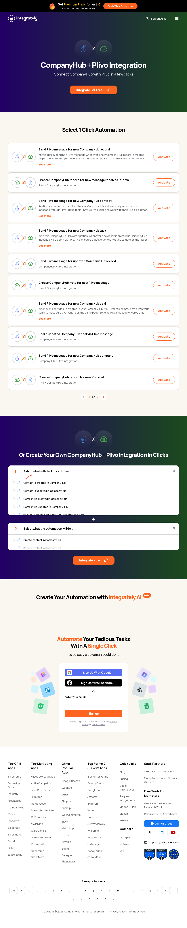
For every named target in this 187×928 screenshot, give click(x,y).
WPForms (93, 830)
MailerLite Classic (41, 837)
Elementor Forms (97, 776)
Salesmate (14, 834)
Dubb (11, 848)
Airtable (66, 842)
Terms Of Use (136, 911)
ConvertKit (37, 844)
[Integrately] (22, 18)
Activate (164, 157)
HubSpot (36, 797)
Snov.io (12, 841)
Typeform (93, 803)
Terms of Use (98, 724)
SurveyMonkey (96, 824)
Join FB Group (163, 823)
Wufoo (91, 810)
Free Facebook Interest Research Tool (158, 805)
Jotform (92, 797)
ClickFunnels (38, 830)
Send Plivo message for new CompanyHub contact (75, 201)
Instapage (93, 844)
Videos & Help (128, 807)
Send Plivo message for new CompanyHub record (74, 149)
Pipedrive (13, 821)
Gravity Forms (95, 783)
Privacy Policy (117, 911)
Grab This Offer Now (120, 6)
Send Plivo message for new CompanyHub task (72, 231)
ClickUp (66, 808)
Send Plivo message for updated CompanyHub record (77, 261)
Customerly (15, 855)
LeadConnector (40, 790)
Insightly (13, 794)
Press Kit (125, 820)
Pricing (124, 779)
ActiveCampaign (41, 783)
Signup (124, 813)
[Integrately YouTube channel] (173, 832)
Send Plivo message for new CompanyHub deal (72, 303)
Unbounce (93, 817)
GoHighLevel (38, 803)
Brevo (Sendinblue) (42, 810)
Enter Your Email (75, 697)
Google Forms (95, 790)
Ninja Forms (94, 837)
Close (11, 814)
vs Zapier (125, 837)
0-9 (13, 890)
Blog (122, 772)
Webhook (67, 787)
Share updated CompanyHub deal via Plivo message (76, 334)
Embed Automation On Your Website (160, 780)
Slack (65, 821)
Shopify (66, 801)
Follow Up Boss (14, 785)
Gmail (65, 794)
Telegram (67, 855)
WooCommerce (71, 814)
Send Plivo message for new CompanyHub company (76, 356)
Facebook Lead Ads (43, 776)
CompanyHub (16, 807)
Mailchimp (37, 824)
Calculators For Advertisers (160, 814)
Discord (66, 835)
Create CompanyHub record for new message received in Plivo (84, 180)
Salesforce (14, 776)
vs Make (125, 844)
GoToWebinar (39, 817)
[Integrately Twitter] (150, 832)
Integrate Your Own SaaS (159, 771)
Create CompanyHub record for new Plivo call (71, 377)
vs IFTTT (125, 851)
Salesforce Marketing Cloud (41, 853)
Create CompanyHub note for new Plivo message (74, 283)
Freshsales (14, 800)
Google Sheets (71, 781)
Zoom (65, 848)
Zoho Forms (94, 851)
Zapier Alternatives (127, 787)
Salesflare (14, 827)
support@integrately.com (164, 842)
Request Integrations (127, 798)
